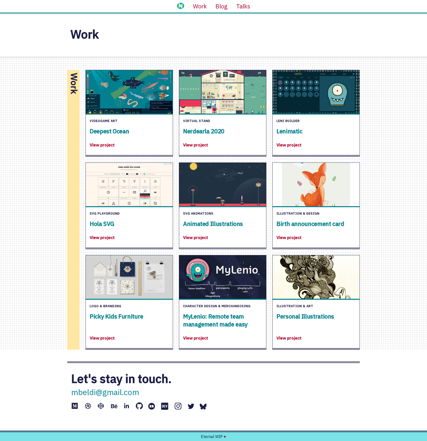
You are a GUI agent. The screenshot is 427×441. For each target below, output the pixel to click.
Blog (221, 6)
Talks (243, 6)
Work (200, 6)
